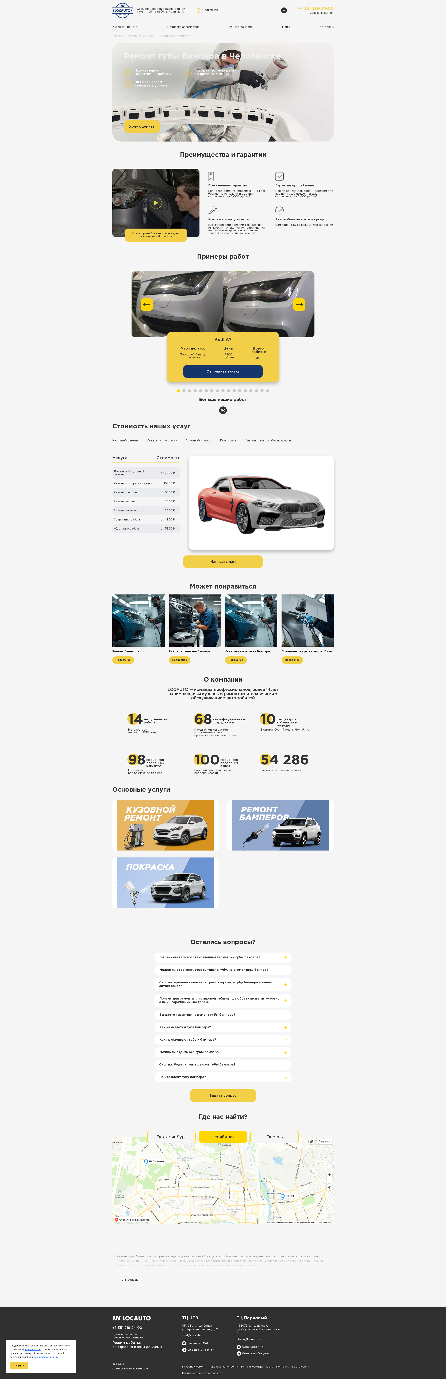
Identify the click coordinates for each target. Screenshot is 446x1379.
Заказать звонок (322, 13)
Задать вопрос (223, 1095)
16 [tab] (262, 390)
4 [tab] (195, 390)
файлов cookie (32, 1349)
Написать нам (223, 561)
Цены (286, 27)
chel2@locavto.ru (249, 1339)
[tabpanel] (223, 330)
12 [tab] (239, 390)
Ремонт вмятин (125, 501)
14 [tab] (250, 390)
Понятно (19, 1365)
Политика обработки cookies (201, 1373)
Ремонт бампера (241, 27)
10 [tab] (228, 390)
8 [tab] (217, 390)
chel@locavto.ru (193, 1335)
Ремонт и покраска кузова (133, 483)
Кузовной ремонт (125, 27)
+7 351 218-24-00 (315, 8)
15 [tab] (256, 390)
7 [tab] (211, 390)
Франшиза (118, 1364)
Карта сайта (300, 1367)
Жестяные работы (127, 528)
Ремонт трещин (125, 492)
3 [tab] (189, 390)
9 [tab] (223, 390)
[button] (155, 205)
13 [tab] (245, 390)
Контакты (327, 27)
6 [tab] (206, 390)
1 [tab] (178, 390)
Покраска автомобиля (183, 27)
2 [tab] (184, 390)
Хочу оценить (142, 126)
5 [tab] (200, 390)
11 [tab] (234, 390)
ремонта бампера (208, 1273)
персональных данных (46, 1357)
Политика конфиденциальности (130, 1368)
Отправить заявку (223, 371)
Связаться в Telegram (201, 1350)
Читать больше (128, 1280)
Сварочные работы (127, 519)
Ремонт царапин (125, 510)
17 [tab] (267, 390)
